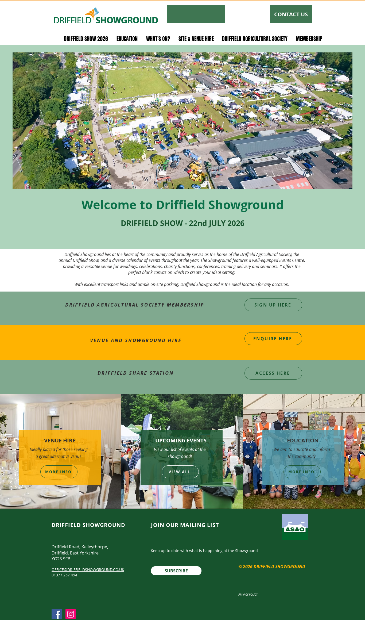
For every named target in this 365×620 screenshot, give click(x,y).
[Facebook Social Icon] (57, 614)
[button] (86, 38)
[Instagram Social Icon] (70, 614)
